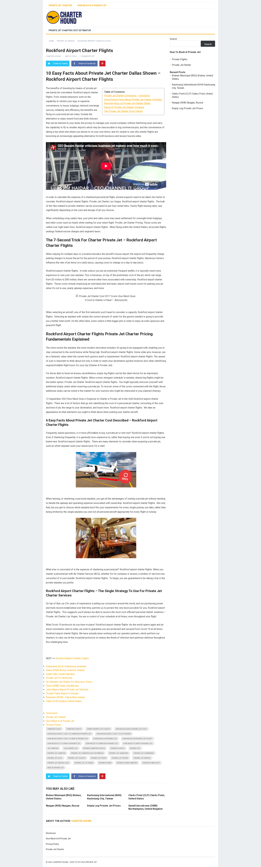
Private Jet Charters (118, 753)
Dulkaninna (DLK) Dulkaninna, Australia (66, 666)
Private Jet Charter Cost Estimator (70, 30)
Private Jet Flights (76, 758)
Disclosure (51, 713)
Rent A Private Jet (55, 768)
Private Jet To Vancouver (59, 677)
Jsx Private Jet (71, 748)
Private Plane (105, 763)
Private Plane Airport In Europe (62, 693)
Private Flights (117, 748)
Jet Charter (52, 748)
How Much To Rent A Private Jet (137, 744)
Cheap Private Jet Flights (98, 729)
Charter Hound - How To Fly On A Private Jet (75, 862)
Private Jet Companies (144, 753)
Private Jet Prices (120, 758)
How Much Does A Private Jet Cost (131, 729)
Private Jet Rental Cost (58, 763)
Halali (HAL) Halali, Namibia (60, 674)
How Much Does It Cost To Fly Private (114, 734)
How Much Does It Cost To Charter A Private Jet (69, 734)
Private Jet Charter (60, 5)
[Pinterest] (102, 63)
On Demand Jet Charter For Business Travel (69, 681)
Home (51, 41)
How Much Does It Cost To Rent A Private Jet (67, 739)
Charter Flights (74, 729)
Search (173, 39)
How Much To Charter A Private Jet (102, 744)
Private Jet (135, 748)
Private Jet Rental (66, 41)
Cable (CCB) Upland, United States (64, 701)
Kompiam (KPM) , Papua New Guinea (65, 697)
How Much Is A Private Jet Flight (137, 739)
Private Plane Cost (151, 763)
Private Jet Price (98, 758)
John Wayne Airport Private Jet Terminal (67, 689)
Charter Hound (53, 56)
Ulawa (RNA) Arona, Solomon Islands (65, 670)
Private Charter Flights (94, 748)
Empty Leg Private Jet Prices (104, 805)
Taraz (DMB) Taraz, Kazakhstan (62, 685)
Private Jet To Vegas (84, 763)
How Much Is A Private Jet (92, 5)
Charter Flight (54, 729)
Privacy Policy (53, 724)
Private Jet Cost (54, 758)
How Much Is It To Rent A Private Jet (63, 744)
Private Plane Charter (127, 763)
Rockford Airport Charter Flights (72, 658)
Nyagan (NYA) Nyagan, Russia (62, 805)
